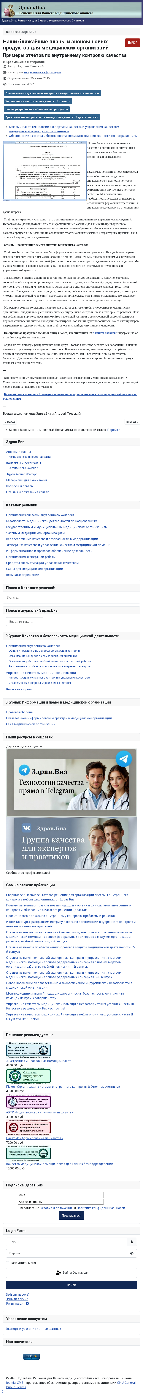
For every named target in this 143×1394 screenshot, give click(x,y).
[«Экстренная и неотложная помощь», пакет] (28, 1050)
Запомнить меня (23, 1263)
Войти (71, 1285)
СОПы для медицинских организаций (34, 569)
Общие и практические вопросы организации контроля (44, 650)
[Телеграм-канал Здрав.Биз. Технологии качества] (71, 782)
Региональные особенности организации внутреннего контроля (50, 666)
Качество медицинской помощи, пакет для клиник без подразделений (59, 1164)
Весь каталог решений (22, 575)
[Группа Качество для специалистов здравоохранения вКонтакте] (71, 843)
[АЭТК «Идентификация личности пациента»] (28, 1101)
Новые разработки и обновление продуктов (36, 109)
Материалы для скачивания (26, 480)
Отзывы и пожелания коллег (27, 492)
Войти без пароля (75, 1273)
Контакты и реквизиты (23, 463)
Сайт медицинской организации (30, 724)
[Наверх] (136, 1387)
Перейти (113, 430)
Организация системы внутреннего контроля (40, 515)
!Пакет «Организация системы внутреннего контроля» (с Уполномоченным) (63, 1087)
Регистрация (16, 1303)
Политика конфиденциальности (101, 1208)
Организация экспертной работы (31, 557)
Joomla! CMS (14, 1383)
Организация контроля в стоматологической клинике (43, 656)
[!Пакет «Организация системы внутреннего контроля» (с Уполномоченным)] (28, 1076)
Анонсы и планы (18, 452)
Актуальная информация (42, 72)
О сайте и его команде (23, 468)
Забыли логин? (17, 1299)
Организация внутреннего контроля (33, 646)
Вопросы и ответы (20, 486)
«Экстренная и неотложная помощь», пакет (38, 1061)
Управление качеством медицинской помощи (41, 673)
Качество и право (19, 689)
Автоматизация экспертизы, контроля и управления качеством (49, 677)
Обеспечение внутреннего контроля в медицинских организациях (52, 93)
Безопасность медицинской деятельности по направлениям (51, 521)
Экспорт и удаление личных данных (33, 1329)
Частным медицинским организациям (35, 533)
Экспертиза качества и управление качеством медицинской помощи (58, 545)
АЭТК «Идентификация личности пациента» (39, 1112)
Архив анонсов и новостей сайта (30, 456)
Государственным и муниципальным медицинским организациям (56, 527)
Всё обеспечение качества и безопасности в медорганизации (52, 539)
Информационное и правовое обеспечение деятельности (49, 551)
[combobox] (24, 621)
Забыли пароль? (18, 1294)
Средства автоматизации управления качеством (42, 563)
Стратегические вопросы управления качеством (40, 682)
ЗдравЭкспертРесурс (21, 474)
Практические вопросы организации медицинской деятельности (51, 117)
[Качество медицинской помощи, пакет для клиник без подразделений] (28, 1153)
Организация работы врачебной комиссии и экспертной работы (50, 661)
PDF (134, 43)
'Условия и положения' (56, 1208)
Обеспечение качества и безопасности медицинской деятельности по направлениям (73, 136)
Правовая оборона (19, 712)
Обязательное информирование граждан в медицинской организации (59, 718)
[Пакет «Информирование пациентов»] (28, 1127)
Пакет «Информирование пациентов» (34, 1138)
